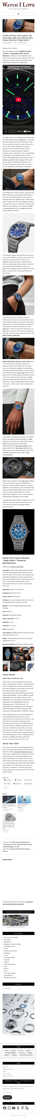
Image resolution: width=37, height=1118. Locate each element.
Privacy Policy (7, 1073)
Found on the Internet (10, 951)
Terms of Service (8, 1076)
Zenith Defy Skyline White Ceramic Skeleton (23, 805)
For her (6, 948)
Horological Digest (9, 957)
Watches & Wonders (10, 977)
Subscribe (7, 1097)
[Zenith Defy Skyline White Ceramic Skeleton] (24, 799)
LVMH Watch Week (9, 964)
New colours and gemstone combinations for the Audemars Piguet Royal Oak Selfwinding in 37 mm (17, 844)
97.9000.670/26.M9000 (16, 567)
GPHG (6, 955)
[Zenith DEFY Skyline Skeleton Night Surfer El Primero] (9, 799)
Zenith (22, 51)
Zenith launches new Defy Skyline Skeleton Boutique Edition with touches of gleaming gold (9, 825)
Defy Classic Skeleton (22, 446)
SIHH (5, 971)
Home (4, 1071)
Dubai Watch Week (9, 946)
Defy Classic (21, 372)
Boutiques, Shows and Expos (12, 944)
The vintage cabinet (10, 973)
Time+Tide (14, 53)
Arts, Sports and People (11, 937)
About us (5, 1067)
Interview (7, 960)
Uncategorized (8, 975)
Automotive (7, 939)
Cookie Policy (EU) (8, 1069)
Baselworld (7, 942)
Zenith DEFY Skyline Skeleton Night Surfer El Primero (9, 805)
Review (6, 969)
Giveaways (7, 953)
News (5, 966)
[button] (7, 654)
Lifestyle (6, 962)
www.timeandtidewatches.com (23, 752)
